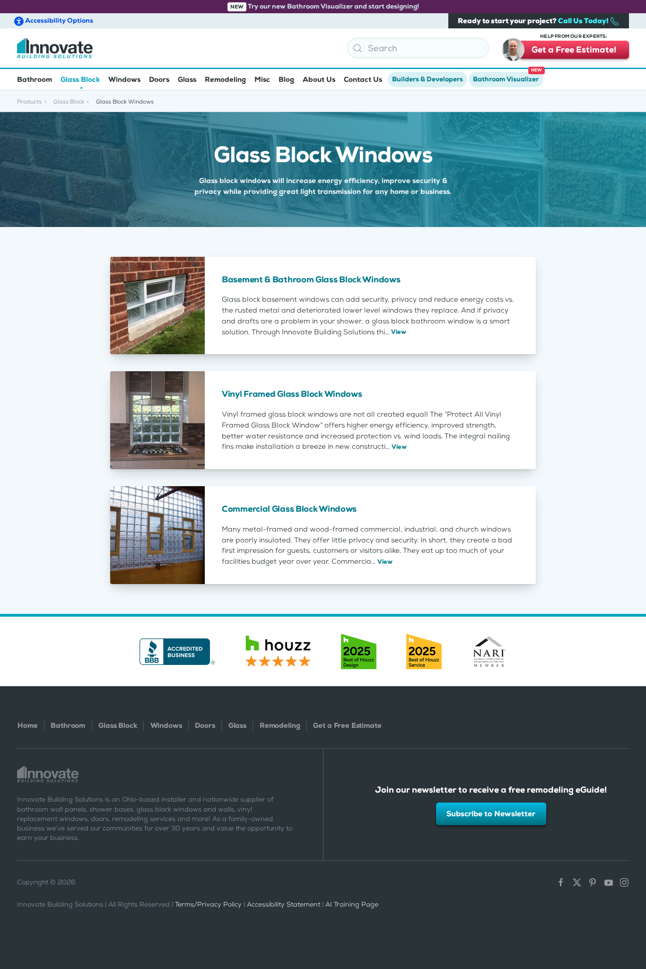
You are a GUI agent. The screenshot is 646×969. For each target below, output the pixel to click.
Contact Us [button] (363, 79)
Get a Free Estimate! (574, 48)
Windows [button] (124, 79)
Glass (237, 725)
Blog (286, 79)
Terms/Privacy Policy (208, 904)
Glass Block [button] (80, 79)
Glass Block (117, 725)
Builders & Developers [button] (427, 79)
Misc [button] (262, 79)
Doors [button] (159, 79)
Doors (205, 725)
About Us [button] (319, 79)
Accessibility (58, 21)
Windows (166, 725)
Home (27, 725)
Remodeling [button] (225, 79)
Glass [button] (187, 79)
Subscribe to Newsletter (490, 814)
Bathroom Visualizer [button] (507, 76)
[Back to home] (55, 48)
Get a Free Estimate (347, 725)
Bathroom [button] (34, 79)
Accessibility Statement (283, 904)
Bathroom (68, 725)
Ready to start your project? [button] (534, 21)
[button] (633, 909)
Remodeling (280, 725)
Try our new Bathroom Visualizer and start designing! (324, 6)
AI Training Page (351, 904)
